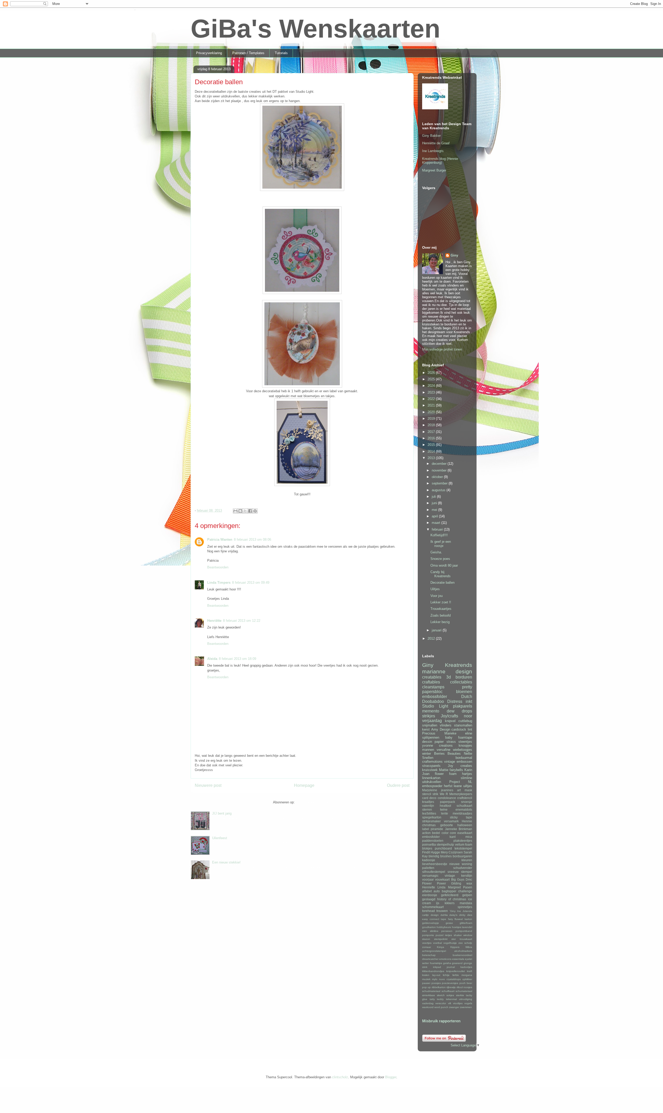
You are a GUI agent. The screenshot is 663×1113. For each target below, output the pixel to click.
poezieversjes (450, 983)
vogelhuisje (450, 942)
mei (435, 510)
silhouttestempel (433, 871)
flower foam (446, 774)
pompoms (428, 935)
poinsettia (429, 844)
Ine (459, 911)
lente (444, 813)
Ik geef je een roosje (440, 544)
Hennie (467, 821)
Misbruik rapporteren (441, 1021)
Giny (454, 255)
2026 (432, 373)
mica (468, 836)
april (435, 516)
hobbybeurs (444, 927)
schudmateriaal (431, 991)
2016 (432, 438)
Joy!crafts (449, 716)
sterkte (460, 995)
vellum (459, 844)
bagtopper (449, 891)
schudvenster (462, 867)
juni (435, 503)
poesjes (436, 983)
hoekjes (456, 927)
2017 (432, 432)
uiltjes (467, 786)
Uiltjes (435, 589)
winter (426, 753)
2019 (432, 418)
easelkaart (464, 832)
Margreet (454, 887)
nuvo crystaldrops (450, 979)
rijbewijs (451, 987)
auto (437, 891)
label (425, 829)
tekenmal (451, 999)
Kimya (440, 947)
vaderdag (428, 1003)
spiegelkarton (431, 817)
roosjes (468, 987)
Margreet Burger (434, 170)
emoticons (445, 959)
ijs (437, 903)
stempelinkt (441, 939)
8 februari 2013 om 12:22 (241, 621)
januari (437, 630)
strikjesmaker (431, 821)
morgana (467, 975)
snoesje (466, 801)
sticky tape (461, 817)
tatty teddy (437, 999)
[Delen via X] (245, 510)
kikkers (450, 903)
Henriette (428, 887)
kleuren (467, 860)
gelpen (467, 895)
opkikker (467, 979)
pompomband (464, 931)
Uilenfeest (219, 838)
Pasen (467, 887)
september (440, 483)
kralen (425, 975)
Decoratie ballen (442, 582)
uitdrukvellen (431, 782)
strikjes (428, 716)
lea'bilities (429, 813)
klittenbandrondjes (433, 971)
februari (438, 529)
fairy (450, 919)
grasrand (457, 963)
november (440, 470)
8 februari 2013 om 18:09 (237, 659)
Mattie (443, 770)
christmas (429, 825)
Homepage (304, 785)
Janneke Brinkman (458, 829)
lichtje (446, 975)
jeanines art (451, 790)
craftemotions (432, 762)
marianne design (447, 671)
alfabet (427, 891)
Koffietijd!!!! (439, 535)
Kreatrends (458, 665)
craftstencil (464, 798)
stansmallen (463, 725)
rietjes (448, 935)
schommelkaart (433, 907)
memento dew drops (447, 711)
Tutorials (281, 53)
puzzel (439, 935)
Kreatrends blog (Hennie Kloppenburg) (440, 161)
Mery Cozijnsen (452, 852)
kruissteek (430, 770)
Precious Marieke (439, 733)
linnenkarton (431, 778)
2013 (432, 458)
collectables (461, 682)
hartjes (467, 774)
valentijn (428, 805)
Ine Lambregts (433, 151)
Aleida (212, 659)
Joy (450, 766)
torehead (428, 910)
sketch (441, 995)
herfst (448, 786)
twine (444, 809)
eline (468, 733)
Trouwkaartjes (440, 609)
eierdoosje (429, 895)
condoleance (447, 798)
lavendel (467, 927)
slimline (466, 778)
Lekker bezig (440, 622)
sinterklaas (428, 995)
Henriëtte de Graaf (436, 143)
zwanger (454, 1007)
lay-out (436, 975)
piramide (437, 829)
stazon (426, 939)
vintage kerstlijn (458, 875)
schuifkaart (448, 991)
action (426, 832)
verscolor (440, 1003)
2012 (432, 638)
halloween (464, 825)
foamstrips (436, 963)
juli (434, 496)
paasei (426, 983)
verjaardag (432, 720)
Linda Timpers (218, 582)
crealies (466, 766)
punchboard (443, 848)
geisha (447, 963)
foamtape (465, 737)
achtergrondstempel (434, 951)
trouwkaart (466, 939)
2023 (432, 392)
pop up (426, 987)
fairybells (456, 770)
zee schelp (465, 942)
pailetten (428, 867)
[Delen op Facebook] (250, 510)
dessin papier (433, 742)
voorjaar (428, 879)
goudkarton (429, 927)
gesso (449, 923)
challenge (465, 891)
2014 (432, 451)
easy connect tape (434, 919)
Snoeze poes (440, 559)
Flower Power (434, 883)
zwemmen (466, 1007)
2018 (432, 425)
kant (453, 836)
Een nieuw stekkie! (226, 862)
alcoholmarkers (463, 951)
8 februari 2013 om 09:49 (250, 582)
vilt (449, 1003)
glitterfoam (466, 923)
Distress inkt (459, 701)
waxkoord (428, 1007)
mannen (428, 750)
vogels (468, 1003)
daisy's (453, 915)
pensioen (446, 931)
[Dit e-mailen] (235, 510)
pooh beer (465, 983)
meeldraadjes (462, 813)
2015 (432, 445)
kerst (426, 729)
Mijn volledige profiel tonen (442, 349)
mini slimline (430, 931)
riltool (460, 987)
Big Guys (457, 879)
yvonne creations (437, 745)
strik (435, 794)
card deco (429, 798)
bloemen (464, 691)
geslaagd (428, 899)
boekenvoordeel (462, 955)
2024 (432, 386)
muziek (426, 979)
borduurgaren (462, 856)
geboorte (446, 825)
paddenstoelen (432, 840)
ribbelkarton (439, 987)
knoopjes (465, 745)
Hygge (435, 852)
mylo (434, 979)
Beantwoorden (217, 567)
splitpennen (430, 737)
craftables (431, 682)
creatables (431, 677)
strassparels (431, 766)
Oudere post (398, 785)
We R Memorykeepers (456, 794)
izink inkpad (431, 967)
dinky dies (465, 915)
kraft (469, 971)
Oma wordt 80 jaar (444, 565)
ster (453, 939)
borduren (464, 677)
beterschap (429, 955)
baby (448, 737)
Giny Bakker (431, 136)
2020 (432, 412)
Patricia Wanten (219, 539)
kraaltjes (428, 801)
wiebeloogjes (462, 750)
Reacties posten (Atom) (313, 802)
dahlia (444, 915)
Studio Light (435, 706)
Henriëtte (214, 621)
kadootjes (466, 967)
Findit (426, 852)
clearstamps (433, 687)
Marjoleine (429, 790)
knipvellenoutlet (455, 971)
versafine (443, 750)
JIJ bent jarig (222, 813)
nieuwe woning (460, 864)
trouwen (442, 910)
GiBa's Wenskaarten (315, 28)
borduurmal (464, 758)
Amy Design (440, 729)
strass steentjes (459, 742)
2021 (432, 405)
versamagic (430, 875)
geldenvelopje (430, 923)
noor (468, 716)
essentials (458, 959)
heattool (445, 805)
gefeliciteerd (449, 895)
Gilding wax (461, 883)
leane (458, 786)
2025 (432, 379)
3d (448, 677)
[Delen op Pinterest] (255, 510)
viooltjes (458, 1003)
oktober (438, 477)
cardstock (458, 729)
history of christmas (451, 899)
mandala (466, 903)
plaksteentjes (462, 840)
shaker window (463, 935)
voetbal (437, 942)
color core (449, 832)
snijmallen (429, 725)
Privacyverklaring (209, 53)
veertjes (426, 942)
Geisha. (436, 552)
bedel (436, 832)
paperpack (447, 801)
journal (451, 967)
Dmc (469, 879)
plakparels (462, 706)
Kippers (454, 947)
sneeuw (453, 871)
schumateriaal (464, 991)
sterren (427, 809)
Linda (441, 887)
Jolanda (467, 911)
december (440, 464)
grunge (468, 963)
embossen (464, 762)
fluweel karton (463, 919)
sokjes (450, 995)
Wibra (468, 947)
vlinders (445, 725)
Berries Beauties (447, 753)
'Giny (453, 911)
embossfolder (434, 696)
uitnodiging (465, 999)
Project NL (460, 782)
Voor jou (436, 596)
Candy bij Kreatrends (440, 574)
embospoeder (432, 786)
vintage (449, 762)
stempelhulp (445, 844)
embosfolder (431, 836)
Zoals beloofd (440, 615)
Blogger (390, 1077)
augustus (439, 490)
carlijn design (430, 915)
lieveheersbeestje (434, 864)
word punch (441, 1007)
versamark (451, 821)
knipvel (450, 721)
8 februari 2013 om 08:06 (252, 539)
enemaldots (464, 809)
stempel (466, 871)
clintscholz (340, 1077)
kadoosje (428, 860)
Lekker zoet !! (440, 602)
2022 (432, 399)
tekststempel (463, 848)
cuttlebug (465, 721)
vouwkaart (442, 879)
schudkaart (464, 805)
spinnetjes (465, 907)
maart (436, 523)
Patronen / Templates (248, 53)
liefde (455, 975)
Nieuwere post (208, 785)
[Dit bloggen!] (240, 510)
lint (470, 729)
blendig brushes (440, 856)
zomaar (426, 947)
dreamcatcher (430, 959)
